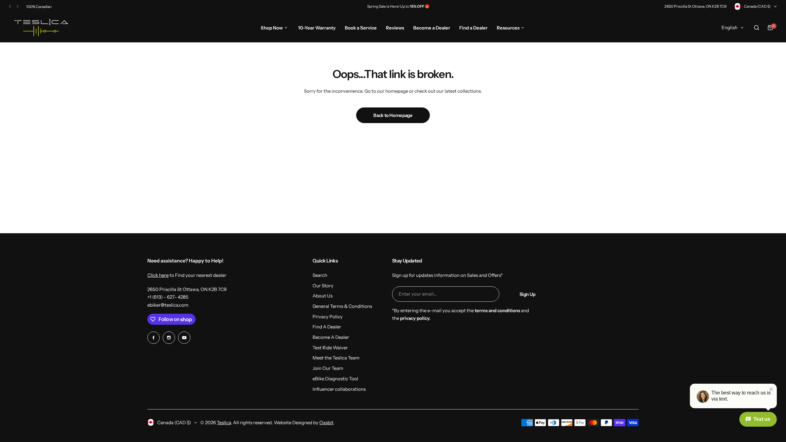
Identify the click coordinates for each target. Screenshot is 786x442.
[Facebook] (153, 338)
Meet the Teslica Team (336, 358)
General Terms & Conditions (342, 306)
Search (320, 275)
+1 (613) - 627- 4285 (168, 297)
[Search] (756, 27)
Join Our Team (328, 368)
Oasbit (326, 422)
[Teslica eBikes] (40, 27)
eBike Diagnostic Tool (335, 379)
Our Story (323, 286)
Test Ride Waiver (330, 348)
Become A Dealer (331, 337)
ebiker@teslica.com (168, 305)
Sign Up (527, 294)
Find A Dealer (327, 327)
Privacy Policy (328, 317)
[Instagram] (169, 338)
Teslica (224, 422)
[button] (10, 6)
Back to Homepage (392, 115)
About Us (323, 296)
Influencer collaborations (339, 389)
